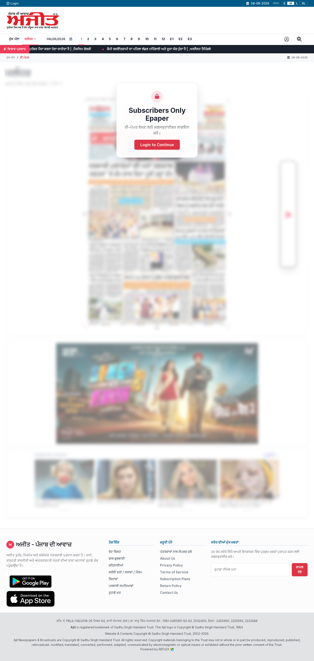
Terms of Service (174, 572)
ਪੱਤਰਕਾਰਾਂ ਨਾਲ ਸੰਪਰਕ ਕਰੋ (176, 552)
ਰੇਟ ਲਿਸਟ (115, 552)
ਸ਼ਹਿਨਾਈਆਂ (116, 565)
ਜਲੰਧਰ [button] (29, 39)
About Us (167, 558)
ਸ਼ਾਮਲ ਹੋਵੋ (299, 569)
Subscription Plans (175, 579)
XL (303, 3)
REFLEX (164, 649)
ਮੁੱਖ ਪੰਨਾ (14, 39)
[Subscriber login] (286, 39)
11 (155, 39)
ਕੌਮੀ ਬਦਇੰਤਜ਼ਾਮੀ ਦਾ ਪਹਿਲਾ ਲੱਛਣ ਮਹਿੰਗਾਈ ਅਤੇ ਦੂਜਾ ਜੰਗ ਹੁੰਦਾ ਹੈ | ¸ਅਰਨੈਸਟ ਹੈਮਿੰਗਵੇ (96, 49)
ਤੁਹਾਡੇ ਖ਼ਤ (115, 593)
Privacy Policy (171, 565)
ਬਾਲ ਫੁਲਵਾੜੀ (117, 558)
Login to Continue (157, 145)
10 (147, 39)
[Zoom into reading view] (299, 39)
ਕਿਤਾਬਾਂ (113, 579)
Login (14, 3)
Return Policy (171, 586)
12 (163, 39)
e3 (190, 39)
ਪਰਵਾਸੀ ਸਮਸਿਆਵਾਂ (121, 586)
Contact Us (169, 593)
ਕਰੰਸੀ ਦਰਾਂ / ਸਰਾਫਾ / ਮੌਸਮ (125, 572)
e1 (171, 39)
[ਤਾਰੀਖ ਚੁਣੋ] (71, 39)
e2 (181, 39)
